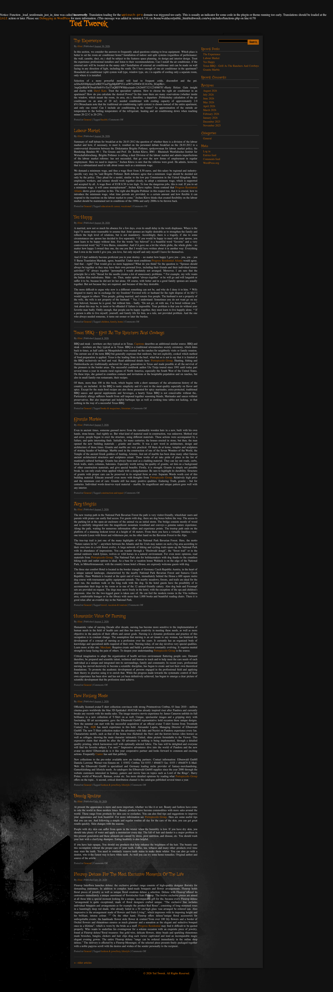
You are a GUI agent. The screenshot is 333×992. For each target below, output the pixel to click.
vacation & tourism (117, 605)
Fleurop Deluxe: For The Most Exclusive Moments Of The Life (129, 874)
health (104, 119)
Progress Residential (149, 926)
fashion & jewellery (110, 784)
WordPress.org (211, 163)
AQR (93, 727)
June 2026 (208, 98)
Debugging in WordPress (55, 18)
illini (79, 46)
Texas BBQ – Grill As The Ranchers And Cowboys (119, 333)
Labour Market (87, 131)
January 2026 (210, 117)
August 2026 (210, 90)
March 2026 (209, 110)
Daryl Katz (100, 90)
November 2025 (212, 125)
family (113, 321)
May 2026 (208, 102)
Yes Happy (83, 217)
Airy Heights (85, 504)
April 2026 (209, 106)
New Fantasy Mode (91, 696)
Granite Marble (87, 419)
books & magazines (110, 408)
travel (104, 605)
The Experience (87, 41)
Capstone (139, 343)
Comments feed (211, 159)
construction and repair (112, 492)
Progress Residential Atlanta (167, 260)
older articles (83, 962)
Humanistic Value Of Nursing (100, 616)
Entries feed (209, 155)
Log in (206, 151)
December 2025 (211, 121)
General (88, 119)
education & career (110, 206)
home (120, 321)
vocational (126, 206)
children (105, 321)
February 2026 (211, 114)
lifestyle (126, 784)
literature (126, 408)
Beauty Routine (87, 796)
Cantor (99, 754)
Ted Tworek (88, 24)
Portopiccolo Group (162, 360)
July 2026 (208, 94)
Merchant (105, 647)
